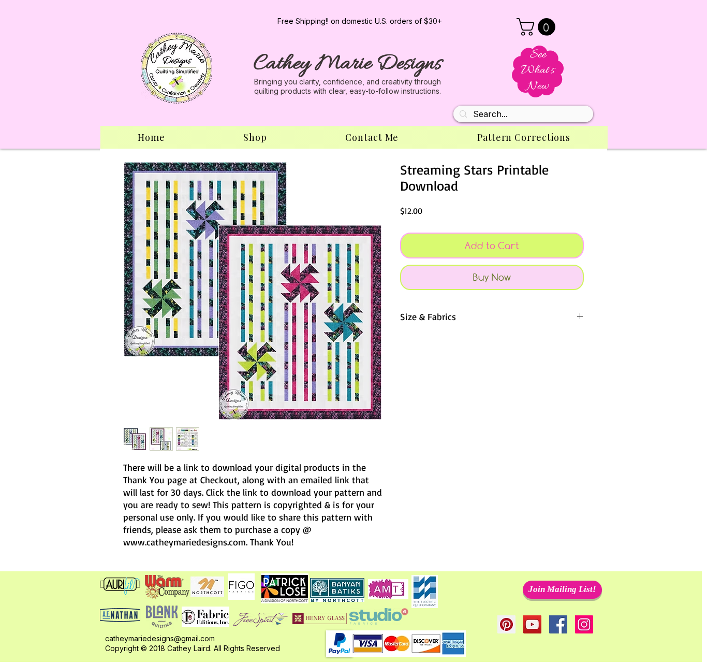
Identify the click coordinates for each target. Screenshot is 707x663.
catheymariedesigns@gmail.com (160, 638)
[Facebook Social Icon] (558, 624)
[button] (538, 27)
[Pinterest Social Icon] (506, 624)
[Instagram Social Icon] (584, 624)
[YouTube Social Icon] (532, 624)
